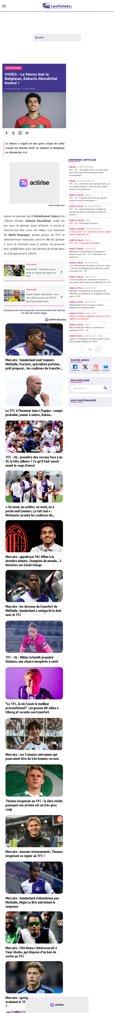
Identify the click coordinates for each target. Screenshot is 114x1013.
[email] (27, 133)
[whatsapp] (20, 133)
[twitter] (13, 133)
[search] (105, 388)
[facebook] (6, 133)
